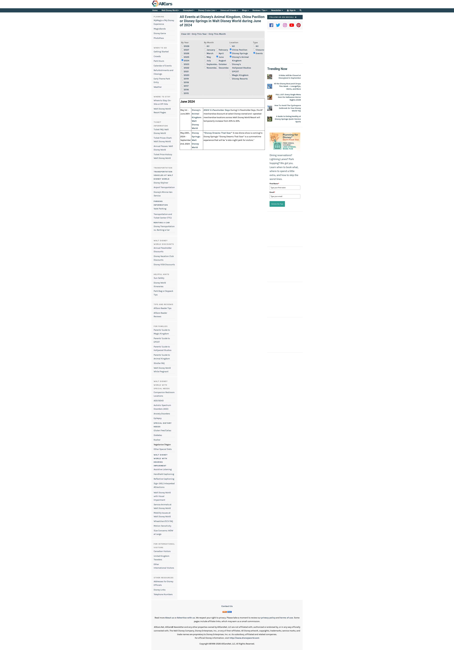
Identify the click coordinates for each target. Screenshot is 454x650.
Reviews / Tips (259, 10)
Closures (260, 50)
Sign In (292, 10)
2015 (186, 93)
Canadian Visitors (162, 551)
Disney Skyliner (161, 182)
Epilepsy (158, 418)
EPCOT (235, 71)
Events (259, 53)
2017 (186, 86)
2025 (186, 57)
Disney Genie (160, 33)
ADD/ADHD (159, 400)
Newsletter (276, 10)
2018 (186, 82)
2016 (186, 89)
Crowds (157, 56)
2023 (186, 64)
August (222, 60)
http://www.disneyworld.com (244, 638)
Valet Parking (160, 208)
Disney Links (160, 589)
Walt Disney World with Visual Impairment (162, 496)
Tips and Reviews (163, 304)
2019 (186, 78)
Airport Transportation (164, 187)
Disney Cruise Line (206, 10)
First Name (274, 184)
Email (272, 192)
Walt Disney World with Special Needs (162, 385)
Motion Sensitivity (162, 526)
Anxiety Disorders (162, 413)
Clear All (185, 34)
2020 (186, 75)
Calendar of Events (163, 65)
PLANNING (159, 17)
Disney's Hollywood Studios (241, 66)
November (211, 68)
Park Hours (159, 61)
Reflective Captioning (164, 479)
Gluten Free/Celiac (162, 430)
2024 (186, 60)
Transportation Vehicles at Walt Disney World (163, 175)
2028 (186, 46)
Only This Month (217, 34)
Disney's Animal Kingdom (240, 59)
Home (155, 10)
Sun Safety (159, 278)
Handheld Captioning (164, 474)
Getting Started (161, 51)
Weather (158, 87)
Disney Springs (240, 53)
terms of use (286, 617)
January (211, 50)
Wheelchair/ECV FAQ (163, 521)
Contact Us (227, 606)
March (210, 53)
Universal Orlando (228, 10)
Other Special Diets (163, 449)
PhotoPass (159, 38)
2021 (186, 71)
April (221, 53)
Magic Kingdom (240, 75)
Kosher (157, 440)
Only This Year (199, 34)
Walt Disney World (170, 10)
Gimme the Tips (277, 204)
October (223, 64)
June (221, 57)
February (223, 50)
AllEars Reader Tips (162, 308)
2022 (186, 68)
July (209, 60)
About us (169, 617)
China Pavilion (239, 50)
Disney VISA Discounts (164, 264)
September (211, 64)
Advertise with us (186, 617)
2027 (186, 50)
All (208, 46)
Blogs (245, 10)
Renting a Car (162, 222)
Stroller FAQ (159, 363)
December (223, 68)
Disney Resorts (240, 78)
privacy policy (268, 617)
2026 (186, 53)
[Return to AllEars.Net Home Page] (169, 6)
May (209, 57)
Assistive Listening (163, 469)
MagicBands (160, 28)
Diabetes (158, 435)
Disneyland (188, 10)
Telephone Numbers (163, 594)
